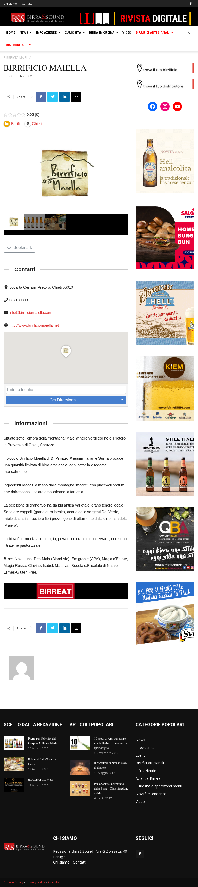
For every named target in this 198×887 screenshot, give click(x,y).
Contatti (27, 3)
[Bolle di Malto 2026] (14, 785)
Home (10, 32)
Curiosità (73, 32)
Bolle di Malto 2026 (40, 780)
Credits (53, 882)
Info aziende (46, 32)
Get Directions (63, 400)
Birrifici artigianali (153, 32)
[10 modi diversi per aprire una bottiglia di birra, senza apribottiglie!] (80, 743)
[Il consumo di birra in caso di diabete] (80, 767)
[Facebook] (190, 3)
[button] (188, 32)
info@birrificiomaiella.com (30, 312)
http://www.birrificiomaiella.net (34, 325)
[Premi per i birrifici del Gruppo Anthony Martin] (14, 743)
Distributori (17, 45)
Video (126, 32)
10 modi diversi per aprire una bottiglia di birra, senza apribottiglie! (110, 743)
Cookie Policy (13, 882)
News (24, 32)
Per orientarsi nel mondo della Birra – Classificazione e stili (111, 788)
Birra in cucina (101, 32)
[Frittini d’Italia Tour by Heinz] (14, 764)
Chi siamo (10, 3)
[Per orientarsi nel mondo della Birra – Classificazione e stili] (80, 788)
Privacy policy (36, 882)
